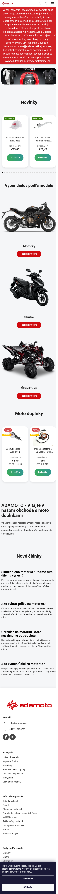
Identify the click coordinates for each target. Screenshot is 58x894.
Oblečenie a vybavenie (13, 773)
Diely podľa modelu (12, 781)
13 (32, 172)
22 (53, 172)
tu (30, 872)
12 (30, 172)
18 (44, 172)
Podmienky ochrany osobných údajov (20, 813)
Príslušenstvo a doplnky (14, 769)
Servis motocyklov (11, 833)
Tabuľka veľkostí (10, 801)
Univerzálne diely (11, 757)
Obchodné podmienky (13, 809)
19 (46, 172)
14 (34, 172)
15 (37, 172)
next (55, 127)
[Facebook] (6, 737)
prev (3, 127)
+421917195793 (17, 729)
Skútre (6, 857)
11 (27, 172)
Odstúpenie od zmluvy (13, 825)
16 (39, 172)
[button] (10, 78)
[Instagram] (12, 737)
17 (41, 172)
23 (55, 172)
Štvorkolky (8, 861)
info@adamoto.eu (18, 723)
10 (25, 172)
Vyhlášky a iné (9, 817)
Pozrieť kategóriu (29, 254)
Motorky (7, 853)
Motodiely (7, 765)
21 (51, 172)
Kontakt (6, 829)
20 (48, 172)
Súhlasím (28, 887)
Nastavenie (28, 878)
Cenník (6, 805)
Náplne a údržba (10, 761)
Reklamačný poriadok (13, 821)
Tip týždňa (8, 777)
